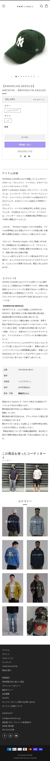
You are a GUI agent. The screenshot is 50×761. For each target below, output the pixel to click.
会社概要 (5, 694)
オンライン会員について (12, 706)
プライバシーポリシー (11, 686)
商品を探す (6, 670)
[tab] (16, 76)
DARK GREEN (12, 110)
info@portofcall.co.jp (11, 718)
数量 (6, 127)
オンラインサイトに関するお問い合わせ (18, 702)
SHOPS (5, 698)
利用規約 (5, 677)
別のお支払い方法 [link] (25, 151)
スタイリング (7, 658)
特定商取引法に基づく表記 (13, 682)
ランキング (6, 662)
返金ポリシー (23, 393)
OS (8, 120)
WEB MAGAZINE (10, 666)
